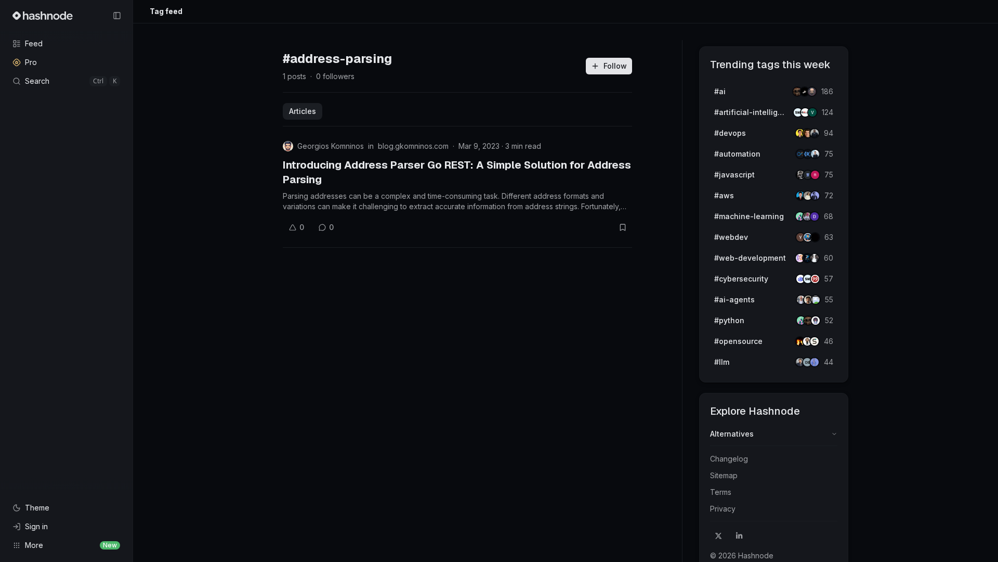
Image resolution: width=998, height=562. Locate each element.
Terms (720, 492)
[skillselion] (814, 341)
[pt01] (814, 216)
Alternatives (732, 433)
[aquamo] (814, 258)
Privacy (723, 508)
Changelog (729, 458)
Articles (302, 111)
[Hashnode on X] (718, 536)
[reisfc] (815, 300)
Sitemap (724, 475)
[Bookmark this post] (622, 227)
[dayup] (812, 112)
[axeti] (815, 154)
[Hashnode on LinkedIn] (739, 536)
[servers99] (815, 279)
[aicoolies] (812, 91)
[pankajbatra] (814, 362)
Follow (615, 65)
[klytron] (814, 133)
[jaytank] (815, 320)
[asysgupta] (815, 195)
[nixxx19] (815, 175)
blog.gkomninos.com (413, 146)
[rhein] (815, 237)
